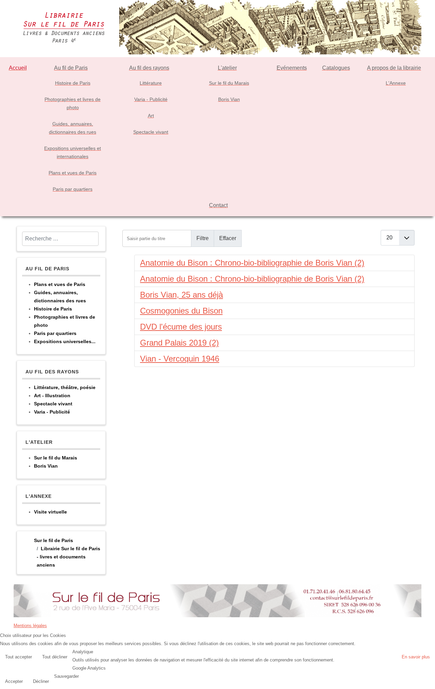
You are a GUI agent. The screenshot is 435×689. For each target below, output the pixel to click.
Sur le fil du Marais (55, 457)
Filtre (202, 238)
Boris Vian (46, 466)
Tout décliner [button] (54, 656)
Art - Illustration (52, 395)
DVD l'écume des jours (181, 326)
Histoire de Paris (53, 309)
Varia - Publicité (52, 412)
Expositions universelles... (64, 341)
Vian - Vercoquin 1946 (179, 358)
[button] (428, 682)
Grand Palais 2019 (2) (179, 342)
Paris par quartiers (55, 333)
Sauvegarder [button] (66, 676)
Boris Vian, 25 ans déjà (181, 294)
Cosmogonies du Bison (181, 310)
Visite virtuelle (50, 512)
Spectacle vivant (53, 403)
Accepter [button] (14, 681)
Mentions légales (30, 625)
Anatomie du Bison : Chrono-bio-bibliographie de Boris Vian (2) (252, 262)
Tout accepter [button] (18, 656)
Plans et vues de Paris (59, 284)
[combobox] (60, 239)
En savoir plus (416, 656)
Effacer (227, 238)
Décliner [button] (41, 681)
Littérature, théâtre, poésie (64, 387)
